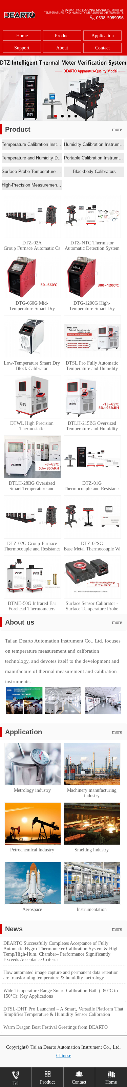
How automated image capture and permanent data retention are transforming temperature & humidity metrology (61, 975)
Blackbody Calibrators (94, 171)
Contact (102, 47)
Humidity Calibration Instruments (94, 144)
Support (21, 47)
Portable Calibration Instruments (94, 157)
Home (22, 35)
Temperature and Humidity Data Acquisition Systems (32, 157)
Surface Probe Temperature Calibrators (32, 171)
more (117, 129)
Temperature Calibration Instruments (32, 144)
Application (102, 35)
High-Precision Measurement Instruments (32, 185)
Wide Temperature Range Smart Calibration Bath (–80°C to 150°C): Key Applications (60, 993)
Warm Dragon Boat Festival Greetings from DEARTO (55, 1027)
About (62, 47)
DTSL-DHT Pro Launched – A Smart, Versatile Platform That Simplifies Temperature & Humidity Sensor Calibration (63, 1011)
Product (62, 35)
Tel (16, 1083)
